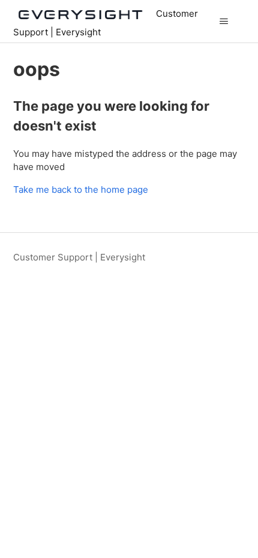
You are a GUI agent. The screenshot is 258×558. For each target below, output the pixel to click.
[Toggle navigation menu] (224, 21)
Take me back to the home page (80, 189)
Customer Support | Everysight (79, 257)
